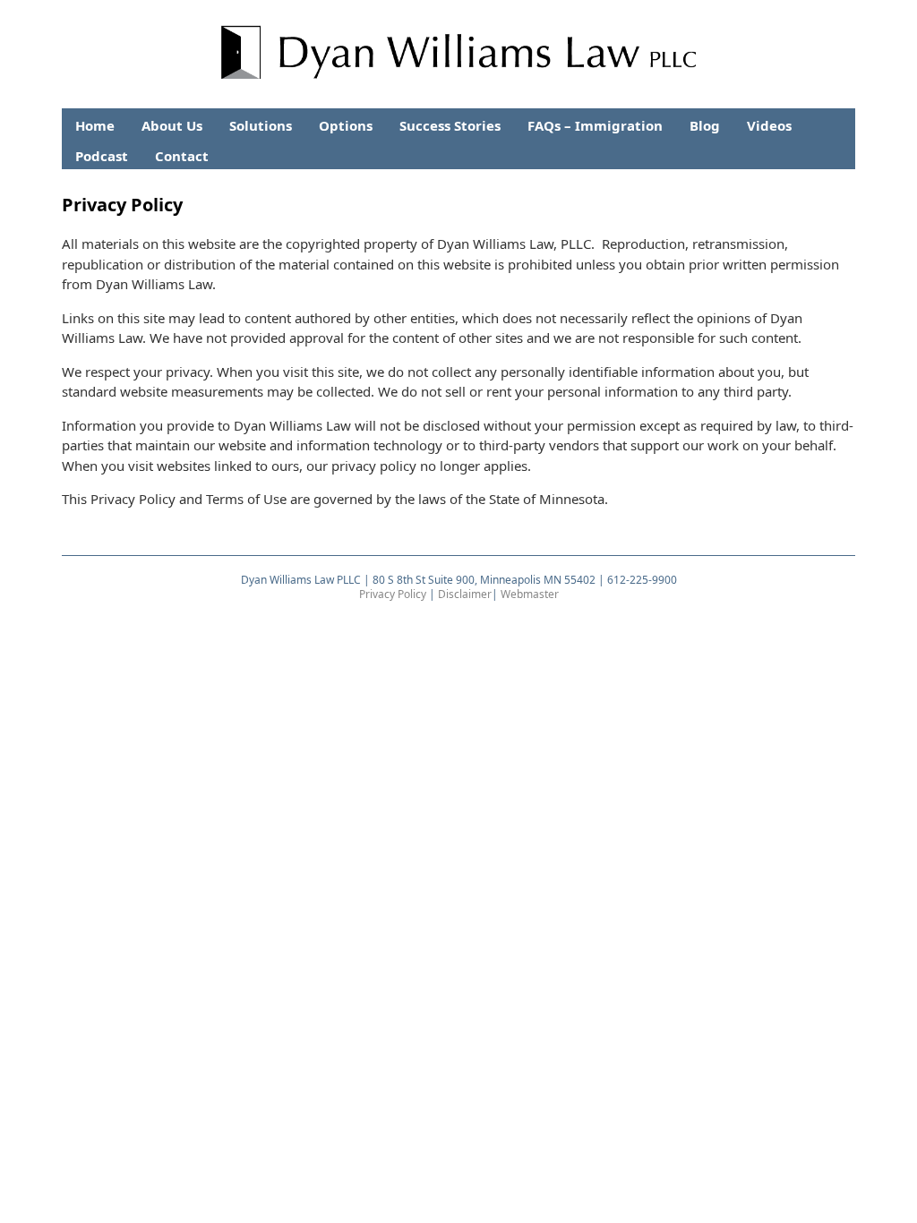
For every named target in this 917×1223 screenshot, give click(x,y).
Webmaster (530, 594)
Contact (182, 156)
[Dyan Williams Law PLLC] (459, 65)
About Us (171, 125)
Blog (705, 125)
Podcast (101, 156)
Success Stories (450, 125)
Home (95, 125)
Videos (769, 125)
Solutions (260, 125)
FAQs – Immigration (595, 125)
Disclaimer (465, 594)
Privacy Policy (392, 594)
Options (346, 125)
